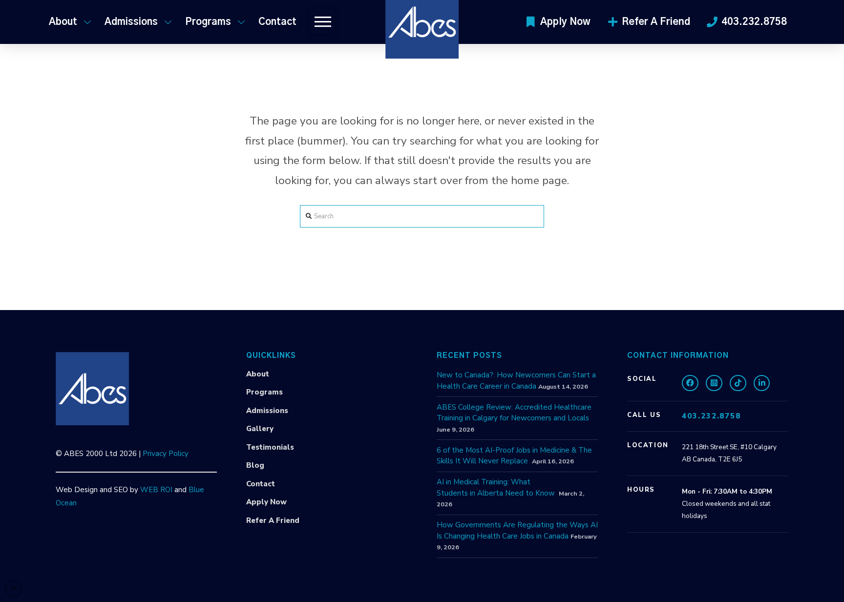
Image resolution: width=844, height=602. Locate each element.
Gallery (260, 429)
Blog (255, 465)
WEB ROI (156, 490)
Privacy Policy (166, 453)
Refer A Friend (272, 520)
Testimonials (270, 447)
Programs (264, 392)
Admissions (267, 410)
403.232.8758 (711, 416)
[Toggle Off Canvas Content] (323, 22)
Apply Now (266, 502)
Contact (260, 484)
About (257, 374)
